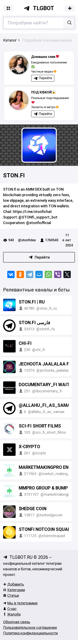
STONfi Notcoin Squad (45, 529)
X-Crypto (29, 446)
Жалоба (14, 614)
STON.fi (14, 175)
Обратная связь (16, 622)
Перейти (42, 257)
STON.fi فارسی (34, 322)
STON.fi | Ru (32, 301)
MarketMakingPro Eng (45, 467)
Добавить (15, 584)
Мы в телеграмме (22, 603)
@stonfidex (27, 240)
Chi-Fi (25, 343)
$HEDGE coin (32, 508)
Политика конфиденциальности (30, 633)
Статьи (13, 595)
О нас (12, 609)
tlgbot (43, 8)
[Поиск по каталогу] (69, 23)
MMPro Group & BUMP (43, 488)
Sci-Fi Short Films (40, 426)
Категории (16, 590)
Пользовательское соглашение (30, 627)
